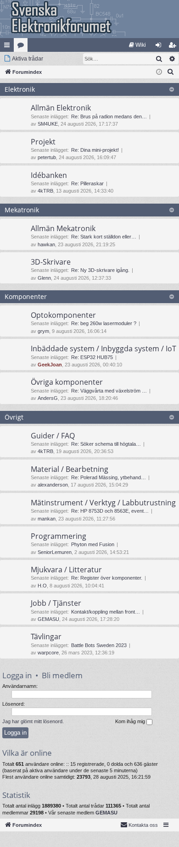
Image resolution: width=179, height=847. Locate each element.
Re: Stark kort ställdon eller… (103, 236)
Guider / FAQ (53, 436)
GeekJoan (50, 364)
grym (43, 331)
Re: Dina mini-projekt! (95, 150)
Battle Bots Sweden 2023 (99, 645)
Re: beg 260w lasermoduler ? (103, 323)
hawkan (46, 244)
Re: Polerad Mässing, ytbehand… (108, 477)
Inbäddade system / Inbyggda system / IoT (103, 348)
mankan (47, 518)
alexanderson (53, 484)
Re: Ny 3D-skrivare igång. (100, 270)
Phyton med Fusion (92, 544)
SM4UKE (48, 124)
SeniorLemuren (55, 552)
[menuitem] (137, 45)
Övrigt (14, 417)
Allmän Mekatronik (63, 228)
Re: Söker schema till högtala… (106, 444)
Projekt (43, 142)
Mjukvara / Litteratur (66, 570)
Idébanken (49, 175)
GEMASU (48, 619)
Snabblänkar (9, 47)
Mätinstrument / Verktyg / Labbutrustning (103, 503)
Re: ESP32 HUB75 (92, 357)
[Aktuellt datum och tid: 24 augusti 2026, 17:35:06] (159, 72)
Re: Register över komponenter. (106, 578)
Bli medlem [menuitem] (174, 47)
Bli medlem (62, 675)
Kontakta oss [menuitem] (143, 825)
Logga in (17, 675)
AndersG (48, 398)
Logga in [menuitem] (160, 47)
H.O (42, 585)
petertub (47, 157)
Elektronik (20, 89)
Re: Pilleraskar (87, 183)
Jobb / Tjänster (56, 603)
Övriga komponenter (67, 382)
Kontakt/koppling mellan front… (105, 611)
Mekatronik (22, 209)
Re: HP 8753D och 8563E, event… (110, 511)
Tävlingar (46, 636)
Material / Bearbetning (69, 469)
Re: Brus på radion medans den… (109, 116)
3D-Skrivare (51, 262)
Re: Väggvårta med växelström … (109, 390)
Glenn (44, 278)
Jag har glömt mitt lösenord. (33, 721)
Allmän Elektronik (61, 108)
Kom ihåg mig (130, 721)
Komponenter (26, 296)
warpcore (48, 652)
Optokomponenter (63, 315)
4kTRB (45, 191)
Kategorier (22, 47)
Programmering (58, 536)
